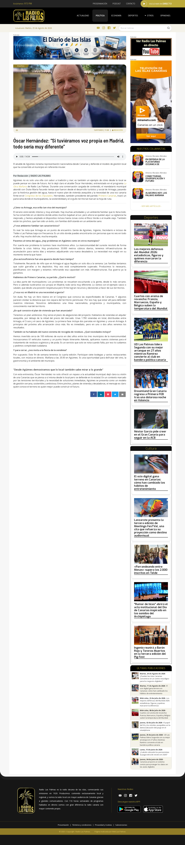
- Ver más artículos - (151, 206)
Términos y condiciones (82, 825)
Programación (100, 3)
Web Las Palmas (119, 831)
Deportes (133, 15)
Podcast (117, 3)
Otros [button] (150, 15)
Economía (116, 15)
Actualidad (83, 15)
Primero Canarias (107, 195)
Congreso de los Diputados (39, 195)
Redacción (118, 130)
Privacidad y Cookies (103, 825)
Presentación (63, 825)
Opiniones (165, 15)
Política (100, 15)
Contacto (130, 3)
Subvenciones (121, 825)
